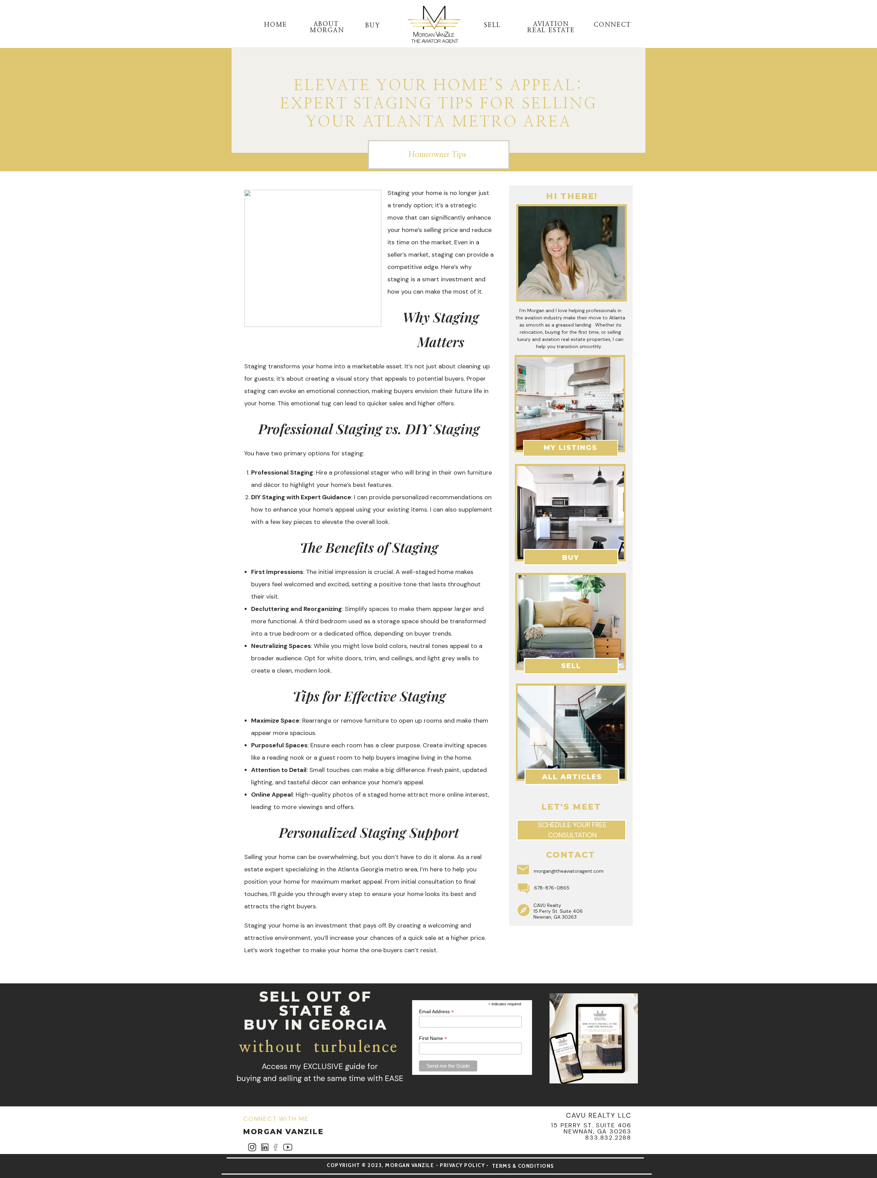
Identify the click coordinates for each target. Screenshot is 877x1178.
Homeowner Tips (437, 154)
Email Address (436, 1011)
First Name (433, 1038)
